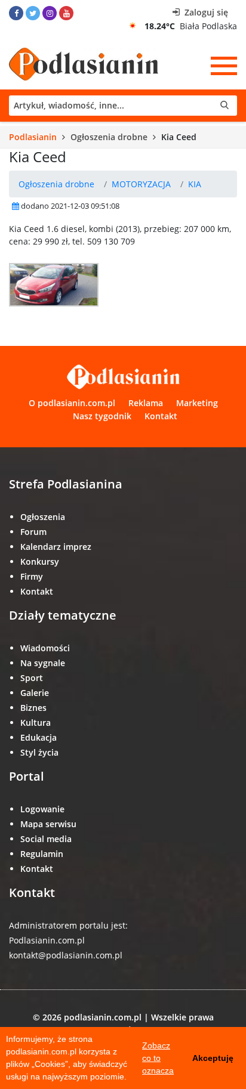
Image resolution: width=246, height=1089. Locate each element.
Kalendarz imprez (55, 546)
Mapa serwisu (48, 824)
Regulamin (41, 853)
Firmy (31, 576)
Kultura (35, 722)
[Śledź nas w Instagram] (49, 13)
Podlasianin (33, 137)
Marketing (197, 403)
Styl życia (39, 752)
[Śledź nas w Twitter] (33, 13)
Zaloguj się (205, 12)
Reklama (145, 403)
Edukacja (38, 737)
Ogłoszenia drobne (108, 137)
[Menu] (224, 65)
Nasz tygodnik (102, 416)
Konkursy (39, 561)
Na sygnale (42, 663)
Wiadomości (45, 648)
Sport (31, 677)
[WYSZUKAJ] (123, 105)
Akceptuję (212, 1058)
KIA (194, 184)
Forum (33, 531)
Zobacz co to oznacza (158, 1058)
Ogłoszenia (42, 516)
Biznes (33, 707)
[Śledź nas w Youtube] (66, 13)
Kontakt (160, 416)
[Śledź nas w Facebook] (16, 13)
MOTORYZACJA (141, 184)
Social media (46, 838)
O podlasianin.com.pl (72, 403)
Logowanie (42, 809)
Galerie (34, 692)
